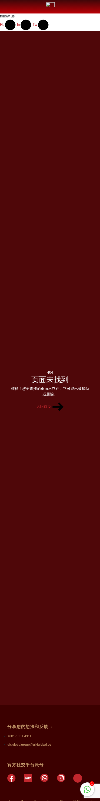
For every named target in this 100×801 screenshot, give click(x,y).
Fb (2, 25)
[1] (87, 789)
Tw (35, 25)
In (18, 25)
